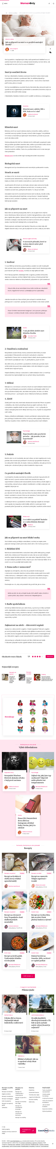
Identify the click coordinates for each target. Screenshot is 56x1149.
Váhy (20, 707)
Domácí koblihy (33, 1099)
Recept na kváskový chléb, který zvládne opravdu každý (12, 679)
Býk (20, 732)
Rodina (20, 815)
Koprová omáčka (47, 1109)
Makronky (32, 1102)
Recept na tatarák (7, 1092)
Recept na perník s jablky (20, 1098)
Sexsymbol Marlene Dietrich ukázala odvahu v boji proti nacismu (14, 778)
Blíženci (45, 724)
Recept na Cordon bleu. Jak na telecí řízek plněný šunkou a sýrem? (41, 917)
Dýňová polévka (47, 1111)
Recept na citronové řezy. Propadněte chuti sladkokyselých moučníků (13, 918)
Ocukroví (37, 1146)
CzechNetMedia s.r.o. (16, 1141)
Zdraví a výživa (13, 13)
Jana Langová (14, 49)
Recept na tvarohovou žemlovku (18, 1113)
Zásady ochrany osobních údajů (9, 1132)
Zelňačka (4, 1107)
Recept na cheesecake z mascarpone (19, 1093)
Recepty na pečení (12, 673)
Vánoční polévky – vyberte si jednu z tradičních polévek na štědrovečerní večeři (47, 678)
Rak (33, 715)
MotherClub (11, 1144)
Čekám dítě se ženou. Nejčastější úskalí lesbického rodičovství (13, 1020)
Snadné (22, 873)
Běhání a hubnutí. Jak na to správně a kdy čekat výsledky (28, 1061)
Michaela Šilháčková (41, 786)
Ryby (20, 724)
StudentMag (5, 1146)
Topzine (41, 1144)
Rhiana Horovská (40, 885)
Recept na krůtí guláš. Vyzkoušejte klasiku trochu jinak (13, 958)
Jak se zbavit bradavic (46, 1105)
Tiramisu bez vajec (34, 1095)
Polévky (43, 674)
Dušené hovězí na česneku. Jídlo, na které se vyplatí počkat (40, 958)
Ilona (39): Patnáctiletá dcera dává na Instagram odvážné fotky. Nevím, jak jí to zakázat (27, 823)
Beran (32, 707)
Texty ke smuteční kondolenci (47, 1101)
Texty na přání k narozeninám (47, 1091)
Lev (45, 732)
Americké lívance (34, 1092)
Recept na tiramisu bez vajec (20, 1102)
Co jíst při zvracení (47, 1098)
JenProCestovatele (15, 1146)
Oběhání (17, 1144)
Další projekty (6, 1129)
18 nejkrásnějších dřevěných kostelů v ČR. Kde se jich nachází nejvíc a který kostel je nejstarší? (41, 1023)
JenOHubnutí (44, 1146)
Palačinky (31, 1090)
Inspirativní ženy (9, 772)
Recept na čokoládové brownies (18, 1107)
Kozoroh (33, 732)
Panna (45, 715)
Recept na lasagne (7, 1099)
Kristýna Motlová (13, 926)
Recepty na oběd (28, 673)
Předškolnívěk (34, 1144)
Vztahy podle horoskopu (46, 1095)
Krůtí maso (7, 953)
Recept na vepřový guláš (7, 1104)
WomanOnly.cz (6, 13)
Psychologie (34, 772)
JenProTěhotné (25, 1144)
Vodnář (20, 715)
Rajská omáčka (6, 1094)
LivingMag (32, 1146)
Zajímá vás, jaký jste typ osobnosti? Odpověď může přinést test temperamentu (41, 779)
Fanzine (46, 1144)
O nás (3, 1127)
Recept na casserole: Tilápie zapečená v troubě (29, 680)
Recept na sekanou (7, 1096)
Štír (45, 707)
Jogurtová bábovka (34, 1097)
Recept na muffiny (20, 1117)
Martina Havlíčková (14, 886)
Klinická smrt (9, 156)
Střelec (32, 724)
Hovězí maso (35, 912)
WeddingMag (25, 1146)
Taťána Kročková (14, 786)
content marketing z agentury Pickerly (31, 1143)
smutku (21, 271)
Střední (49, 912)
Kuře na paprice (6, 1101)
